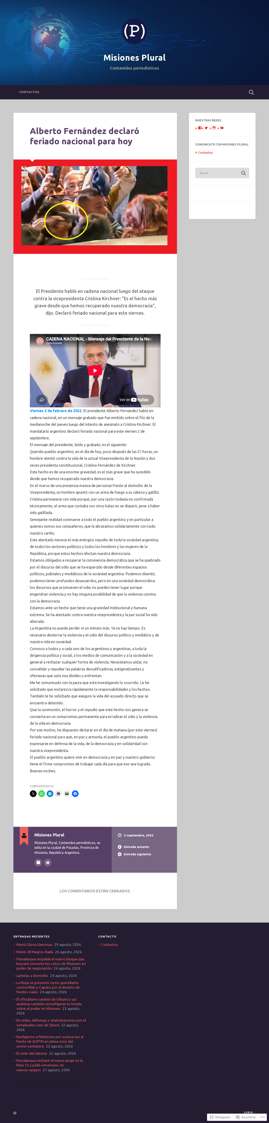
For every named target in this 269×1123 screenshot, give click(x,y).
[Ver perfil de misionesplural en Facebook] (200, 128)
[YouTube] (222, 128)
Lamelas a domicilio (32, 976)
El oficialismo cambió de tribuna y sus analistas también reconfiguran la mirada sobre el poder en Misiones (49, 1003)
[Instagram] (214, 128)
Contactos (29, 92)
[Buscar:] (222, 173)
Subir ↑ (250, 1112)
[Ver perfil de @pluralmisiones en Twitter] (206, 128)
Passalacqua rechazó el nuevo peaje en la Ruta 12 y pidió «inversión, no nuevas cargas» (49, 1065)
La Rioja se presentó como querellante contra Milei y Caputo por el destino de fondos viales (48, 987)
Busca (251, 92)
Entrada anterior (136, 847)
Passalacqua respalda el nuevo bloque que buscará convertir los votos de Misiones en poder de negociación (51, 963)
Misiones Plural (134, 57)
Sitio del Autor (47, 862)
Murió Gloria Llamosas (34, 944)
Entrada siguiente (137, 854)
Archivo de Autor (38, 862)
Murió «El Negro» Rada (34, 952)
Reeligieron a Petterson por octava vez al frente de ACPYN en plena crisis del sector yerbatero (49, 1041)
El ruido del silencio (31, 1053)
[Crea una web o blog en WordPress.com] (14, 1113)
